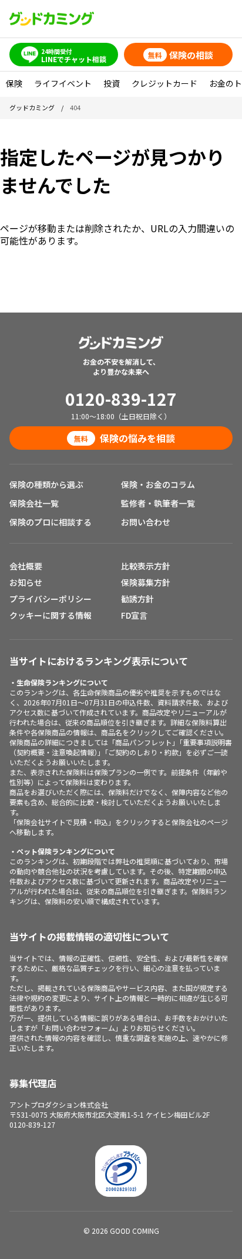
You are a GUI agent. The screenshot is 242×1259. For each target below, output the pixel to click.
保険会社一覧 (34, 503)
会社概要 (25, 566)
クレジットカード (164, 83)
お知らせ (25, 582)
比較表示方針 (145, 566)
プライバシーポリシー (50, 599)
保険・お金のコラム (158, 484)
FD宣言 (134, 615)
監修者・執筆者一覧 (158, 503)
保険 (14, 83)
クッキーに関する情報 (50, 615)
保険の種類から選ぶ (46, 484)
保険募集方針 (145, 582)
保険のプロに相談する (50, 522)
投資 (111, 83)
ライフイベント (63, 83)
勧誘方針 (137, 599)
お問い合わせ (145, 522)
